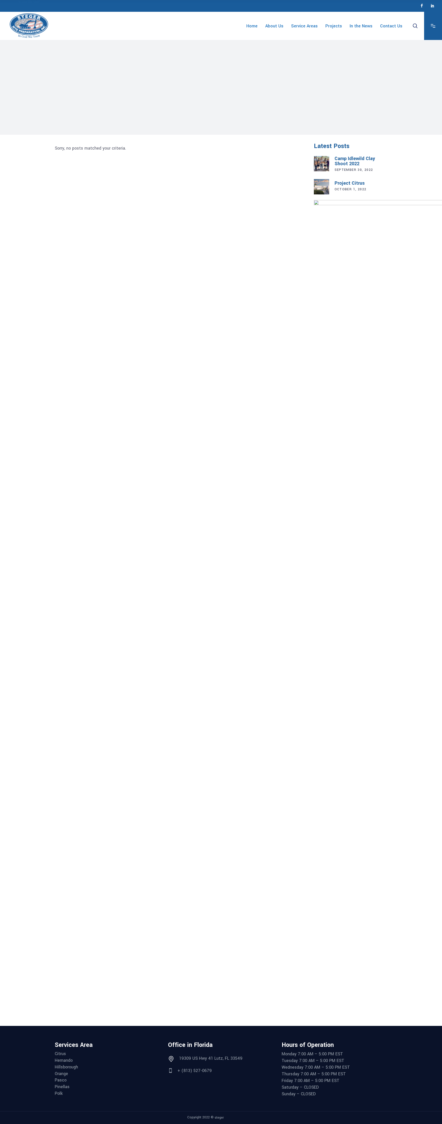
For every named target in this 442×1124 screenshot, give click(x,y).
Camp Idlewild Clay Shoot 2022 (355, 161)
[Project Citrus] (321, 186)
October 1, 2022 (351, 189)
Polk (59, 1093)
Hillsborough (66, 1067)
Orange (61, 1073)
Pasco (61, 1080)
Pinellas (62, 1086)
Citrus (60, 1053)
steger (219, 1117)
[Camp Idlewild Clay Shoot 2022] (321, 163)
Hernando (64, 1060)
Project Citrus (350, 183)
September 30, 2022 (354, 170)
